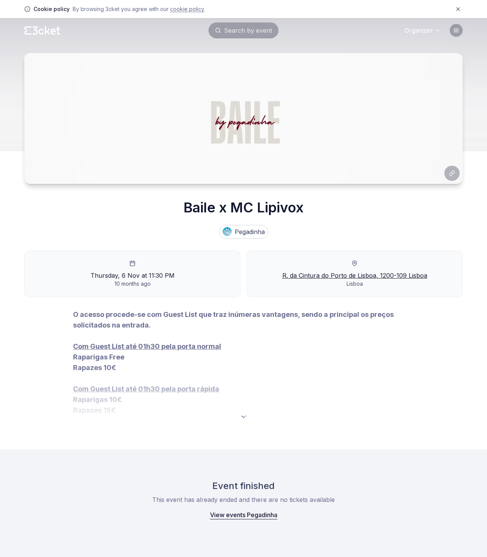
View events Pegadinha (243, 515)
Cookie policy (187, 9)
